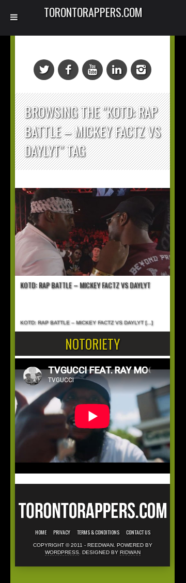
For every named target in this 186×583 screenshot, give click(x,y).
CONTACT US (138, 532)
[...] (148, 322)
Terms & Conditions (98, 532)
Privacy (61, 532)
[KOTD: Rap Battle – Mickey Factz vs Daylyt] (92, 232)
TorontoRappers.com (93, 12)
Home (41, 532)
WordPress (62, 552)
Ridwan (130, 552)
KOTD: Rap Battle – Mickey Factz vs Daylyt (85, 284)
